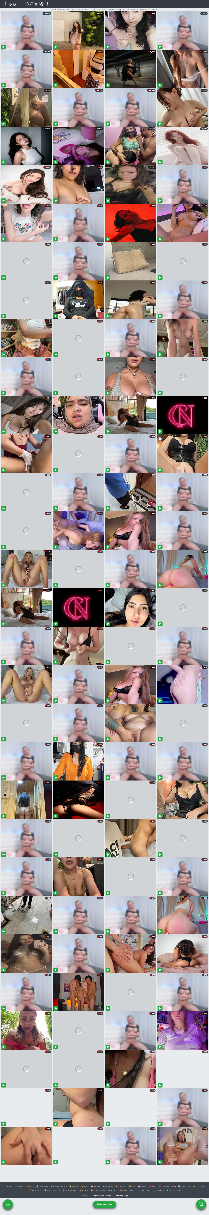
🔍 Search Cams (173, 1190)
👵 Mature (73, 1186)
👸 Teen (84, 1186)
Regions (96, 1196)
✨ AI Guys (112, 1190)
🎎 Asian (8, 1186)
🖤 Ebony (19, 1186)
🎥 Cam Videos (143, 1190)
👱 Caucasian (42, 1186)
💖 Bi (173, 1186)
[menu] (8, 1204)
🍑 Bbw (132, 1186)
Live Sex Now (104, 1204)
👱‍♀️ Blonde (95, 1186)
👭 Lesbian (164, 1186)
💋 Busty (153, 1186)
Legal (127, 1196)
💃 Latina (29, 1186)
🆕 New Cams (184, 1186)
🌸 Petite (142, 1186)
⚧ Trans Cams (35, 1190)
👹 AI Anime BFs (127, 1190)
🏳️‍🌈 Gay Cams (199, 1186)
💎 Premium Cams (52, 1190)
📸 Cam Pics (158, 1190)
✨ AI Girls (83, 1190)
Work (102, 1196)
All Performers (117, 1196)
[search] (201, 1204)
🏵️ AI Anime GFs (97, 1190)
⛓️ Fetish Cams (69, 1190)
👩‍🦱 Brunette (107, 1186)
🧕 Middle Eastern (58, 1186)
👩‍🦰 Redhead (121, 1186)
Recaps (108, 1196)
